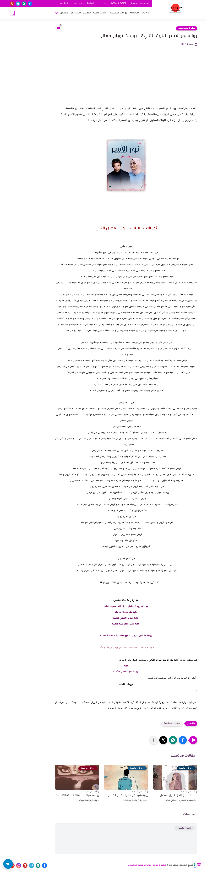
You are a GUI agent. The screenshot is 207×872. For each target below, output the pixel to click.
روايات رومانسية (139, 13)
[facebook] (30, 3)
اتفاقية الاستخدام (118, 3)
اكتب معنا (77, 3)
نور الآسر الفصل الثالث (126, 672)
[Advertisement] (126, 81)
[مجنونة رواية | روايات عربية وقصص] (175, 9)
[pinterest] (12, 3)
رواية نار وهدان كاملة (126, 612)
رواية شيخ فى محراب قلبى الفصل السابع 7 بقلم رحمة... (128, 798)
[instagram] (18, 865)
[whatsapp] (24, 3)
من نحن (102, 3)
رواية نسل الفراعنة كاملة (126, 624)
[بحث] (12, 13)
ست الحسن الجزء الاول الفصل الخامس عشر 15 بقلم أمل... (178, 798)
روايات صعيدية (118, 13)
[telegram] (18, 3)
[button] (183, 740)
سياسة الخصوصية (140, 3)
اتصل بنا (90, 3)
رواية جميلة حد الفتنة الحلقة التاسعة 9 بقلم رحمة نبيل (77, 798)
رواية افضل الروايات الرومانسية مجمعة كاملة (126, 636)
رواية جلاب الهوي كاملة (126, 618)
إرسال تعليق (184, 828)
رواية (126, 666)
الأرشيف (64, 3)
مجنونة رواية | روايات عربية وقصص (147, 865)
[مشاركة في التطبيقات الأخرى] (154, 740)
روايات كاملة (100, 13)
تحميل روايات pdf (81, 13)
